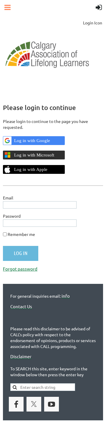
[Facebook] (16, 404)
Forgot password (20, 269)
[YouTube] (51, 404)
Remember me (21, 234)
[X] (33, 404)
